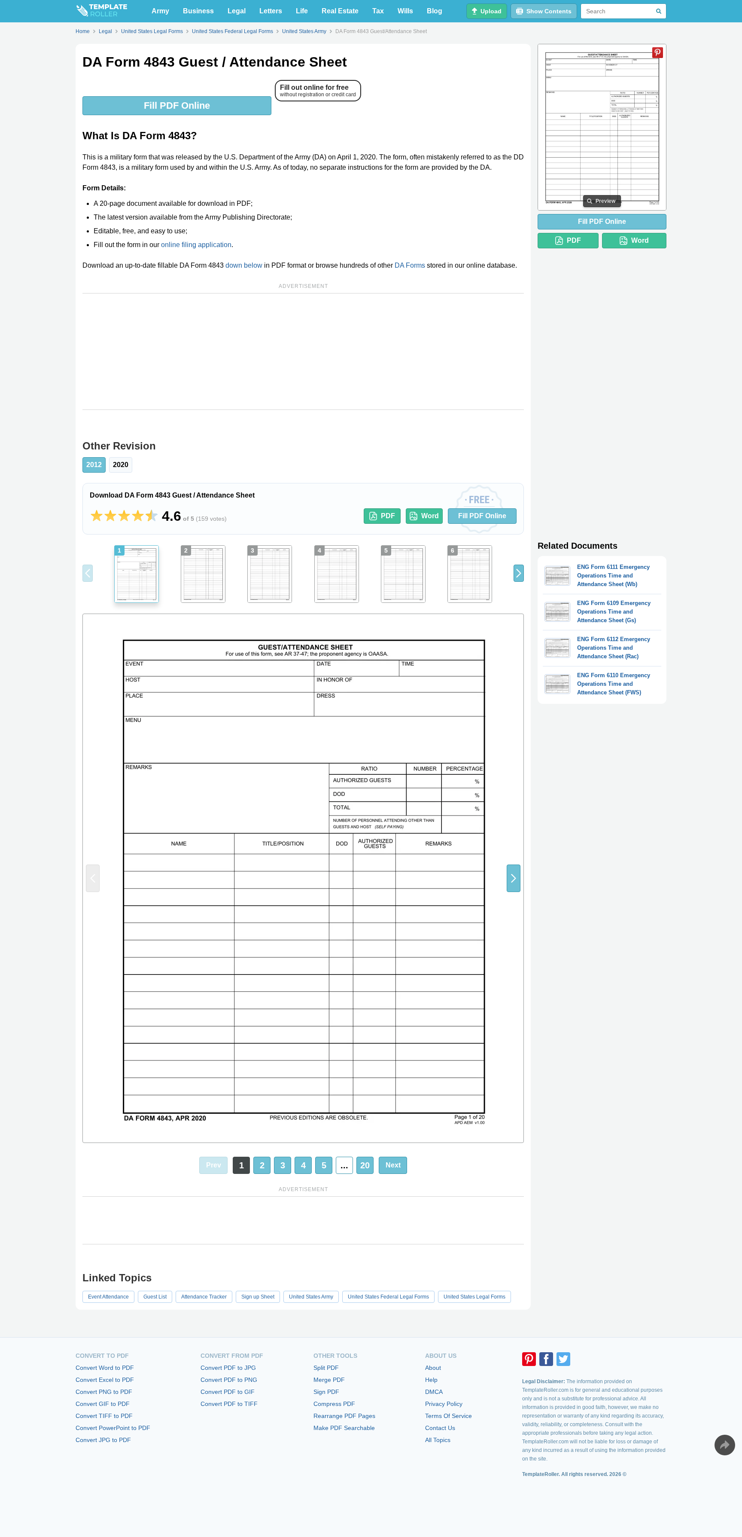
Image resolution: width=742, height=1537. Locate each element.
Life (302, 11)
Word (430, 515)
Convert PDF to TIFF (229, 1403)
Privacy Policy (443, 1403)
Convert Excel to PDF (105, 1379)
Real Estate (340, 11)
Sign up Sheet (257, 1297)
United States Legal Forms (474, 1297)
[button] (519, 573)
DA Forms (410, 265)
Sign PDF (326, 1391)
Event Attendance (108, 1297)
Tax (378, 11)
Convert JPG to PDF (103, 1439)
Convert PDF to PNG (229, 1379)
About (433, 1367)
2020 (120, 464)
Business (198, 11)
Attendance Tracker (204, 1297)
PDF (388, 515)
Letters (270, 11)
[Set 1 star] (96, 516)
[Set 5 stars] (151, 516)
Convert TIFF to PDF (104, 1415)
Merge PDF (329, 1379)
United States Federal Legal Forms (388, 1297)
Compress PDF (334, 1403)
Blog (434, 11)
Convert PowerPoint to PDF (113, 1427)
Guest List (155, 1297)
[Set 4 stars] (138, 516)
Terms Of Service (448, 1415)
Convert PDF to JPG (228, 1367)
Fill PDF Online (177, 105)
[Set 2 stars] (110, 516)
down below (243, 265)
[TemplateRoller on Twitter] (563, 1359)
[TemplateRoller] (101, 11)
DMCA (434, 1391)
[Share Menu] (725, 1445)
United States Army (311, 1297)
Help (431, 1379)
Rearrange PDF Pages (344, 1415)
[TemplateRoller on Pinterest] (529, 1359)
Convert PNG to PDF (104, 1391)
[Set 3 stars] (124, 516)
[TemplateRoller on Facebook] (546, 1359)
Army (160, 11)
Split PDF (326, 1367)
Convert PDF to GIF (228, 1391)
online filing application (196, 244)
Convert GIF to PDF (103, 1403)
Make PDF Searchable (344, 1427)
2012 (94, 464)
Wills (405, 11)
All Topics (437, 1439)
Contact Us (440, 1427)
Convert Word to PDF (105, 1367)
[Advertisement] (303, 351)
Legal (237, 11)
